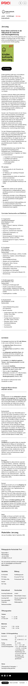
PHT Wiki (3, 584)
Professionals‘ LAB (19, 579)
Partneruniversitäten (6, 604)
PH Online (4, 577)
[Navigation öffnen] (25, 3)
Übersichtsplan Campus (20, 595)
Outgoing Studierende (6, 595)
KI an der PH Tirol (18, 577)
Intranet (3, 581)
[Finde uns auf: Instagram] (7, 675)
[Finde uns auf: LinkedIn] (4, 675)
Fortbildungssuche (18, 574)
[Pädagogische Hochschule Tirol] (9, 3)
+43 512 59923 (5, 556)
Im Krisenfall (4, 574)
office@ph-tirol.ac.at (6, 558)
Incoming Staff (5, 598)
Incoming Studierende (6, 593)
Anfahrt (16, 593)
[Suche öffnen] (20, 3)
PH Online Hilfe (5, 579)
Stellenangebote (18, 602)
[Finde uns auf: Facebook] (2, 675)
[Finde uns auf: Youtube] (10, 675)
